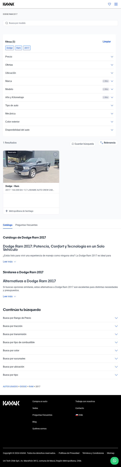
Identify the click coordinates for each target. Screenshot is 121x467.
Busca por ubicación (13, 366)
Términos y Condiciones (93, 453)
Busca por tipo (10, 374)
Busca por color (11, 350)
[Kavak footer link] (11, 415)
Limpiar (107, 41)
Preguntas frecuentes (26, 225)
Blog (34, 422)
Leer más (8, 261)
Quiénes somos (39, 428)
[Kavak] (7, 4)
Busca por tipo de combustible (19, 342)
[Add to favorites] (55, 154)
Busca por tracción (12, 326)
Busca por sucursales (14, 358)
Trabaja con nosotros (85, 401)
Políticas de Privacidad (69, 453)
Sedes (35, 408)
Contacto (79, 408)
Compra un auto (39, 401)
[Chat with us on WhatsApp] (114, 461)
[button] (9, 48)
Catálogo (7, 225)
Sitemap (110, 453)
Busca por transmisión (14, 334)
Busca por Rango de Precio (17, 318)
